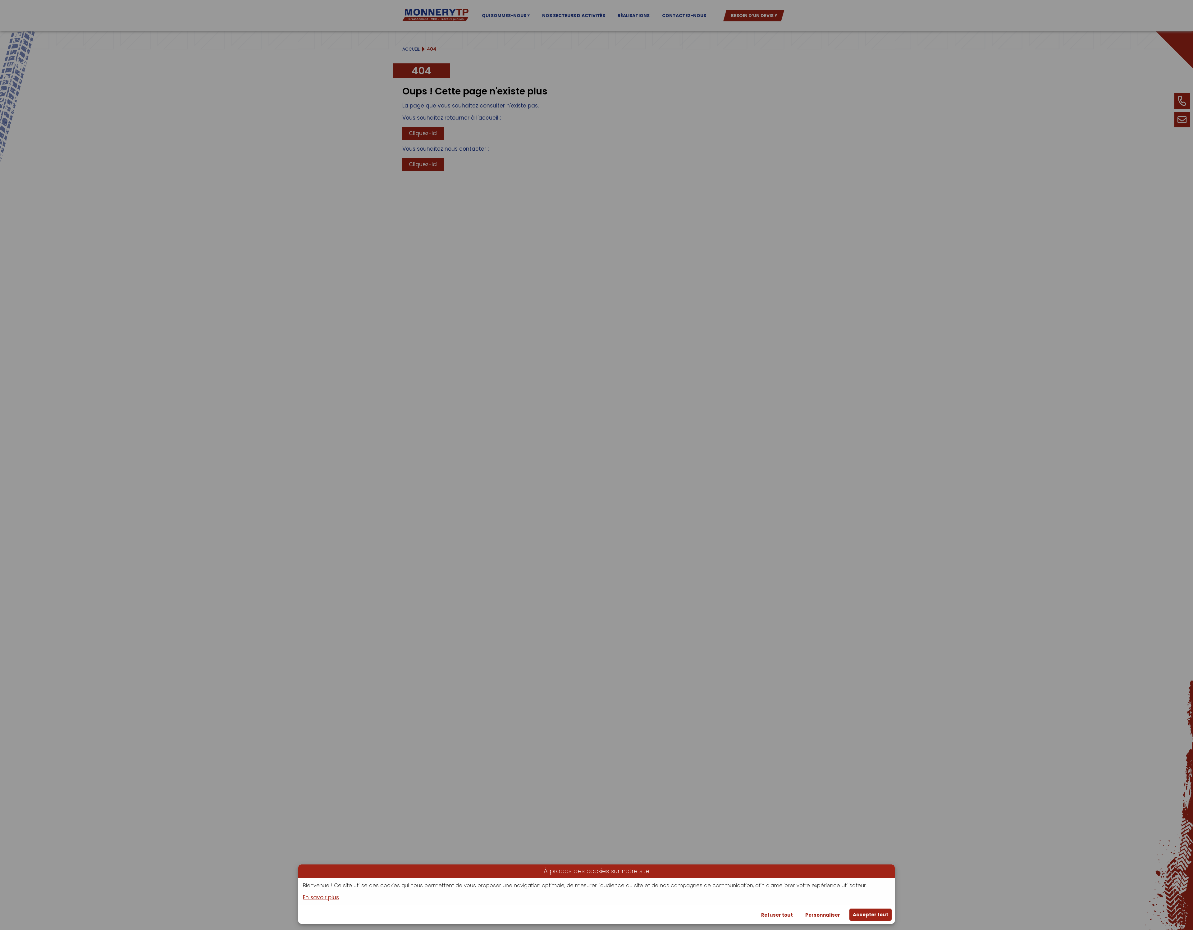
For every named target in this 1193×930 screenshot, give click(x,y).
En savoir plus (321, 898)
